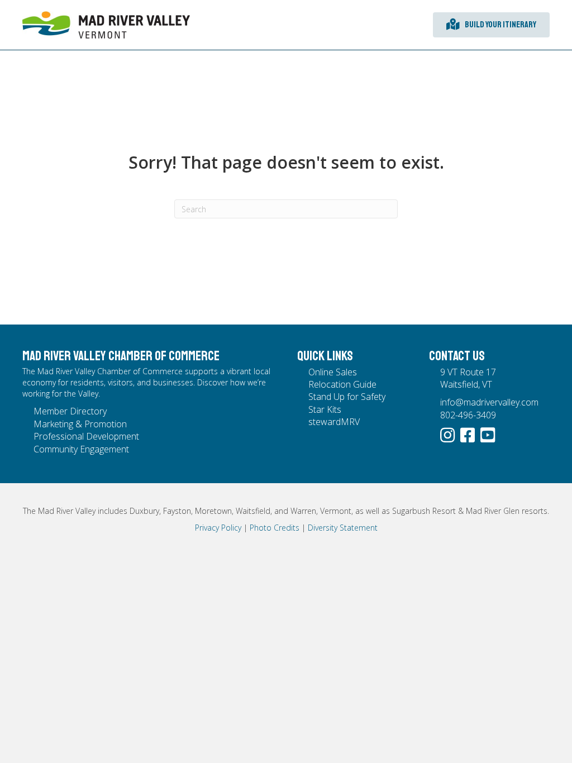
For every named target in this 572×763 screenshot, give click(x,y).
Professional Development (86, 436)
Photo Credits (274, 527)
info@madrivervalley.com (489, 402)
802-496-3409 (468, 415)
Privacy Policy (218, 527)
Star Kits (324, 409)
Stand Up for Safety (346, 396)
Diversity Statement (343, 527)
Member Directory (70, 411)
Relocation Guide (342, 384)
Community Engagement (81, 449)
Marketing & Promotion (80, 424)
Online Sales (332, 372)
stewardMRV (334, 422)
